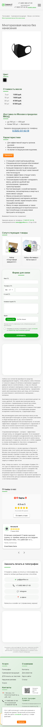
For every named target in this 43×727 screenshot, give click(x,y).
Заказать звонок (32, 7)
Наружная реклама (9, 679)
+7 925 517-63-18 (28, 220)
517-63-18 (20, 7)
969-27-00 (25, 3)
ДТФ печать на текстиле (11, 676)
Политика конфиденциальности (31, 703)
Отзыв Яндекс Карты (10, 546)
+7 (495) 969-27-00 (23, 585)
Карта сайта (26, 676)
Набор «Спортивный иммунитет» (12, 259)
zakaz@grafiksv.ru (21, 222)
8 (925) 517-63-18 (20, 130)
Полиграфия (6, 669)
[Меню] (39, 5)
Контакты (25, 669)
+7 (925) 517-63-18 (11, 705)
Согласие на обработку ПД (30, 706)
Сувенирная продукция (18, 16)
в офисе (23, 597)
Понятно (21, 722)
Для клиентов (27, 673)
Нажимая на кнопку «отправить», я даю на (22, 329)
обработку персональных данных (19, 330)
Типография (6, 16)
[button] (18, 552)
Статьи (24, 679)
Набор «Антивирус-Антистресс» (31, 258)
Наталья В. (14, 526)
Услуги (4, 683)
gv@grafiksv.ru (22, 579)
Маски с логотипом (33, 16)
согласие (35, 328)
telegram (23, 591)
